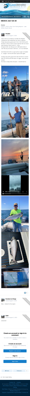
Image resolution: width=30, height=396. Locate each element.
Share (7, 370)
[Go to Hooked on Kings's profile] (2, 299)
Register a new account (15, 350)
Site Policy (4, 389)
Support (4, 392)
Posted (11, 35)
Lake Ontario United (14, 384)
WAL (11, 1)
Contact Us (12, 382)
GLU (13, 1)
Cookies (19, 382)
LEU (6, 1)
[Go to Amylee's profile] (2, 34)
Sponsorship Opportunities (14, 392)
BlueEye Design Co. (15, 390)
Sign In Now (15, 361)
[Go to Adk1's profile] (2, 316)
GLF (8, 1)
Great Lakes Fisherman (16, 385)
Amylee (3, 25)
